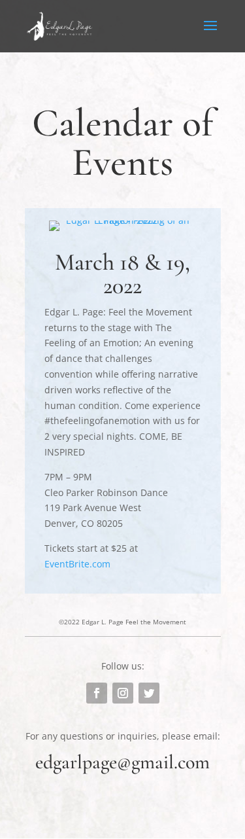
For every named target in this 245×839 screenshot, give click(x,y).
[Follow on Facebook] (96, 693)
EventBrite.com (77, 564)
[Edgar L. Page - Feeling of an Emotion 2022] (122, 220)
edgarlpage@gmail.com (122, 762)
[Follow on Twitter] (149, 693)
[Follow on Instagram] (122, 693)
